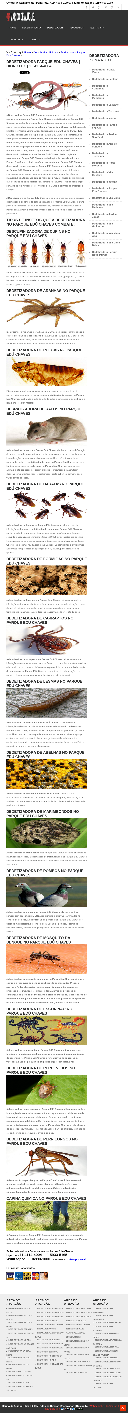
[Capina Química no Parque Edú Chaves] (46, 1229)
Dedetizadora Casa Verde (103, 71)
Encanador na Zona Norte (50, 1313)
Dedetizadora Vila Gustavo (102, 173)
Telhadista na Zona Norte (79, 1313)
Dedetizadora (55, 27)
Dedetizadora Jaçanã (104, 181)
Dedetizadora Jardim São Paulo (104, 135)
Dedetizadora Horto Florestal (103, 164)
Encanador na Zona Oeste (50, 1317)
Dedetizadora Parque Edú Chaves (104, 190)
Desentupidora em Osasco (108, 1322)
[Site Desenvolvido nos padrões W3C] (77, 1409)
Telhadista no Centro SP (78, 1325)
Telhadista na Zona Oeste (78, 1317)
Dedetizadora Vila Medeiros (102, 206)
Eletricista (97, 27)
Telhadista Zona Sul (76, 1321)
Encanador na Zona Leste (50, 1309)
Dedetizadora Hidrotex (45, 52)
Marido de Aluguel (75, 1333)
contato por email (76, 1259)
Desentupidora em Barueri (108, 1373)
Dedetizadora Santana (105, 79)
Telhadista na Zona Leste (78, 1309)
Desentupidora (31, 27)
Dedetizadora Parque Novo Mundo (104, 253)
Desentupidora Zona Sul (20, 1329)
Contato (34, 39)
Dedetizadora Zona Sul (20, 1371)
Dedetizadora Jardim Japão (104, 215)
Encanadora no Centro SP (50, 1325)
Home (13, 27)
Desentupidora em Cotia (107, 1347)
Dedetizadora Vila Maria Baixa (106, 244)
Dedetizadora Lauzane (105, 104)
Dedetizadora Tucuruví (105, 111)
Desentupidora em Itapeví (107, 1369)
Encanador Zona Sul (47, 1321)
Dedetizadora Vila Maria (106, 198)
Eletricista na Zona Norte (50, 1344)
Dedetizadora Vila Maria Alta (106, 234)
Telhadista (16, 39)
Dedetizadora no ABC (19, 1382)
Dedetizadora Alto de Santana (104, 145)
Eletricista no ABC (46, 1360)
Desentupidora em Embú (106, 1358)
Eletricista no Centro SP (49, 1356)
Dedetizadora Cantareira (100, 87)
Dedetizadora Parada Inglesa (104, 126)
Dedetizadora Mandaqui (100, 96)
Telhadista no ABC (75, 1329)
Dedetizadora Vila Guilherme (102, 225)
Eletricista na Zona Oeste (50, 1348)
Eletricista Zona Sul (47, 1352)
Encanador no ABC (46, 1329)
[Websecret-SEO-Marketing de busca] (66, 1409)
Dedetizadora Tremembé (100, 154)
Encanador (77, 27)
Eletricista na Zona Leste (50, 1340)
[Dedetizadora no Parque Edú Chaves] (46, 109)
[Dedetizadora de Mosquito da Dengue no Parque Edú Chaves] (46, 973)
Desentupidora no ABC (19, 1340)
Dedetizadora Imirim (104, 118)
